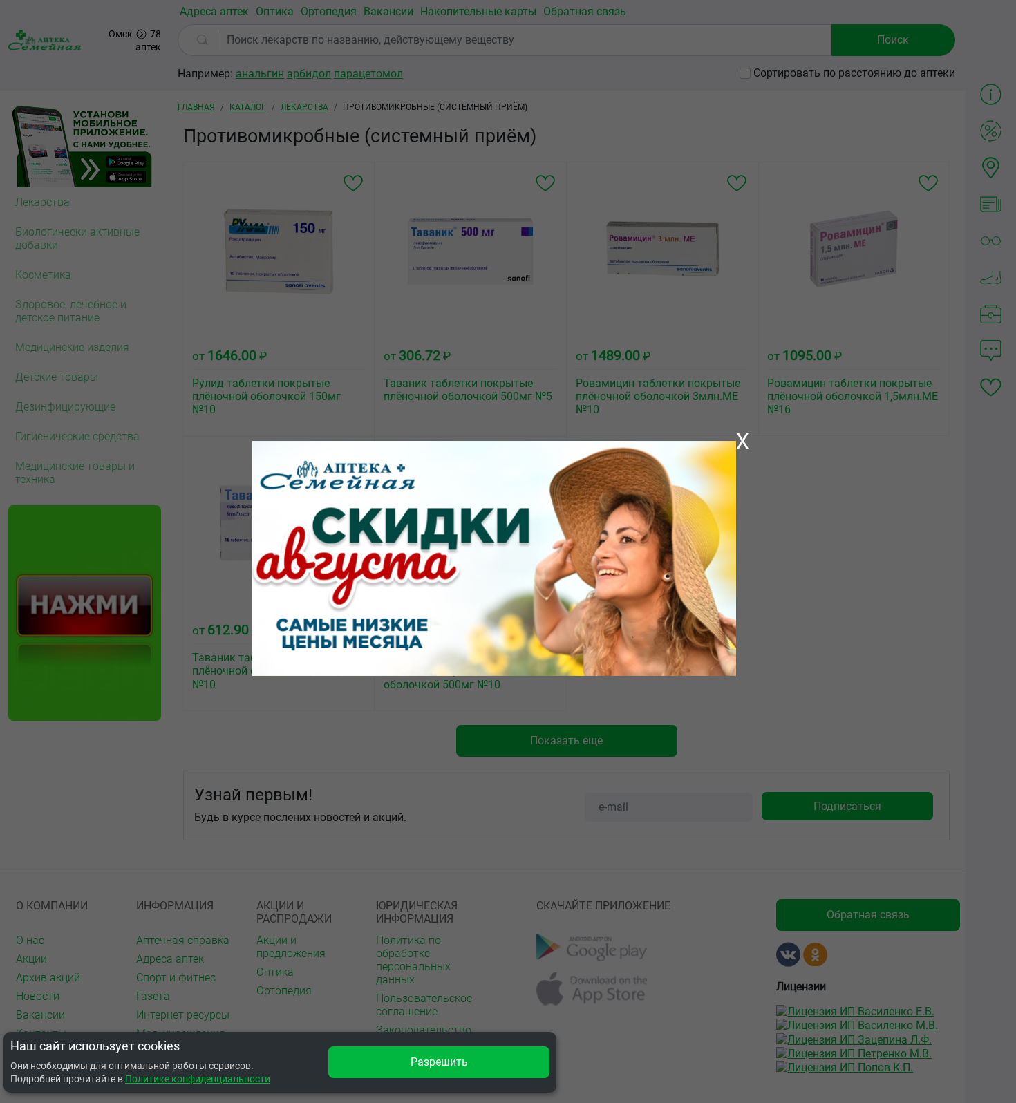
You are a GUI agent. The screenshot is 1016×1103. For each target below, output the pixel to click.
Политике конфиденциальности (197, 1078)
